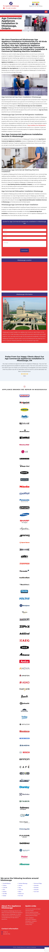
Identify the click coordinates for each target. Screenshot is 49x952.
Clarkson (4, 885)
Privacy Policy (28, 924)
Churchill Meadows (7, 883)
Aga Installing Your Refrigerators (37, 125)
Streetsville (36, 885)
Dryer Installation (29, 917)
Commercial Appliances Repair (33, 909)
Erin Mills (5, 893)
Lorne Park (20, 889)
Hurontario (36, 887)
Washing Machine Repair (31, 915)
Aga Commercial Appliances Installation (14, 14)
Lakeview (20, 885)
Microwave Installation (30, 919)
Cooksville (5, 887)
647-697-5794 (6, 934)
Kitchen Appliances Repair (31, 912)
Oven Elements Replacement (32, 913)
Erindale (4, 895)
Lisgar (19, 887)
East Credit (36, 891)
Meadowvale (21, 893)
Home (3, 14)
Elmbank (4, 891)
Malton (19, 891)
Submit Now (24, 250)
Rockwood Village (38, 883)
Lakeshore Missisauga (22, 883)
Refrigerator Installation (31, 921)
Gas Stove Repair (29, 910)
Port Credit (20, 895)
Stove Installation (29, 922)
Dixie (4, 889)
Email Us (5, 932)
